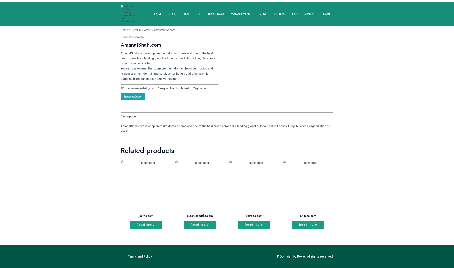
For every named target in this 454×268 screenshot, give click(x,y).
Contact (310, 14)
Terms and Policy (140, 256)
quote (202, 88)
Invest (262, 14)
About (173, 14)
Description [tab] (128, 116)
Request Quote (133, 96)
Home (158, 14)
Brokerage (216, 14)
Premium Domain (141, 30)
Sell (199, 14)
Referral (279, 14)
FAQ (295, 14)
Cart (326, 14)
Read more (146, 224)
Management (241, 14)
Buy (187, 14)
